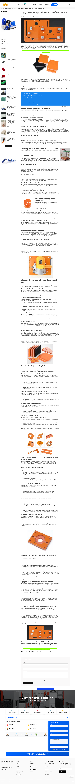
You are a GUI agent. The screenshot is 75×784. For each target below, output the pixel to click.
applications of (37, 119)
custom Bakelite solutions (47, 643)
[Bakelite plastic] (43, 649)
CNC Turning (18, 768)
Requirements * (52, 737)
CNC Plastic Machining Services (7, 45)
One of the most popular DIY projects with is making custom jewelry (35, 375)
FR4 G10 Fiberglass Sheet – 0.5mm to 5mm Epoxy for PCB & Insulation (11, 98)
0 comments (36, 16)
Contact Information (48, 771)
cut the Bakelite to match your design (48, 410)
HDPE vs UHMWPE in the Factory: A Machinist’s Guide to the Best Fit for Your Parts (11, 81)
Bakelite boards (24, 393)
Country (51, 733)
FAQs (46, 768)
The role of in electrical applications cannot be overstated (33, 222)
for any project (50, 339)
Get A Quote (54, 4)
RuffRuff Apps (65, 106)
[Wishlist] (69, 5)
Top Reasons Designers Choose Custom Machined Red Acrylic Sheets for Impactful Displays (11, 69)
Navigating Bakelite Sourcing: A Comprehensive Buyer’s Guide (35, 104)
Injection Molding (19, 772)
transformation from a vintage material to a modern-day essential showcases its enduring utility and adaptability (44, 142)
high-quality (47, 516)
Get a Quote (18, 775)
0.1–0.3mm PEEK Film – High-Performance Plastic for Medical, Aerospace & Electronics (11, 122)
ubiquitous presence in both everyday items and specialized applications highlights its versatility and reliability (46, 203)
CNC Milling (18, 766)
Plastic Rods (3, 39)
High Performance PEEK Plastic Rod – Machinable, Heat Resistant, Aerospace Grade (11, 131)
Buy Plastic (3, 36)
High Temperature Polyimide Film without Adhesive (11, 139)
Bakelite (55, 45)
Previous (23, 654)
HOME (19, 4)
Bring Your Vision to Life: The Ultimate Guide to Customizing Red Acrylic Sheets (11, 75)
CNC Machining (18, 765)
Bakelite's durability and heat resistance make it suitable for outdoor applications (38, 593)
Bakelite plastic (46, 52)
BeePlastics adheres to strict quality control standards (31, 603)
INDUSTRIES (40, 4)
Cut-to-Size (3, 46)
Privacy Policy (47, 772)
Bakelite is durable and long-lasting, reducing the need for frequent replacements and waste (38, 598)
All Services (18, 763)
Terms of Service (48, 774)
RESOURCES (47, 4)
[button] (71, 5)
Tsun (69, 106)
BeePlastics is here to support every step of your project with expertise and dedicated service (39, 620)
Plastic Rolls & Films (4, 41)
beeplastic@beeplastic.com (41, 754)
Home (2, 8)
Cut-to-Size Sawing (19, 771)
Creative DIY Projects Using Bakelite (30, 101)
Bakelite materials (37, 86)
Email (24, 666)
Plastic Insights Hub (7, 8)
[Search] (65, 5)
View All (8, 145)
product (37, 290)
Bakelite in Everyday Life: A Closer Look (30, 97)
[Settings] (67, 5)
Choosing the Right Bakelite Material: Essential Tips (33, 99)
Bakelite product (61, 79)
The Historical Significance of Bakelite (30, 93)
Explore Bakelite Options (45, 645)
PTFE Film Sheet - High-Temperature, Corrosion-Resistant (11, 114)
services (23, 4)
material (32, 314)
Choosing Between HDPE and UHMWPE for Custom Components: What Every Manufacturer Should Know (11, 61)
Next (69, 654)
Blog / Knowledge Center (49, 763)
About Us (46, 766)
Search (31, 771)
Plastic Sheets (3, 37)
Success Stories (48, 765)
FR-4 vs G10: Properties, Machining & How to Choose (11, 54)
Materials (34, 4)
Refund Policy (47, 769)
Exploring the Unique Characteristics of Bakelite (32, 95)
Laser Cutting (3, 48)
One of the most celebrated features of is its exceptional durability (35, 157)
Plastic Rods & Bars (33, 766)
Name (24, 662)
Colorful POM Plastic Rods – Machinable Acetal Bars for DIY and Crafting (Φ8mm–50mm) (11, 106)
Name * (51, 724)
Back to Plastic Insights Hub (46, 688)
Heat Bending (18, 774)
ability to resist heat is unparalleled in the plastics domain (34, 165)
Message (25, 671)
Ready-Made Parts (4, 43)
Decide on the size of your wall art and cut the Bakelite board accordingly (43, 396)
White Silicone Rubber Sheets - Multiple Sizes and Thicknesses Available (11, 90)
